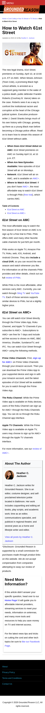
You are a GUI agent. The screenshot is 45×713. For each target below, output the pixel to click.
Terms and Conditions (12, 678)
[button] (4, 3)
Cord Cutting (12, 19)
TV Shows (33, 19)
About (5, 667)
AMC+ (36, 178)
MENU (10, 3)
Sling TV (21, 293)
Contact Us (7, 684)
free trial (28, 194)
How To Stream (23, 19)
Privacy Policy (8, 672)
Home (4, 19)
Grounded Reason (22, 9)
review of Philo (13, 277)
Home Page (11, 600)
